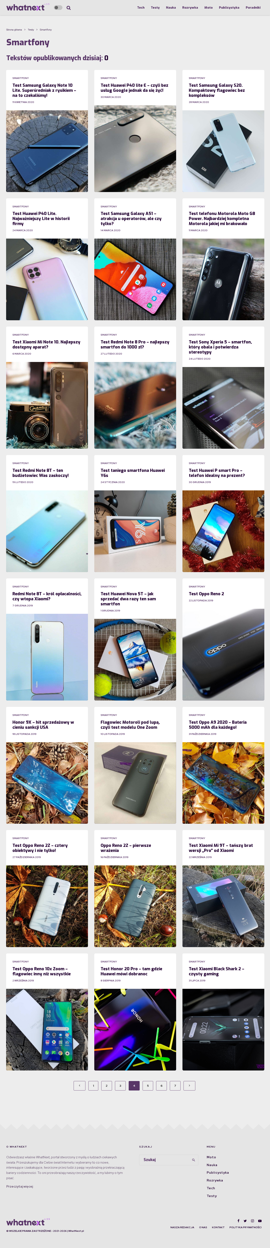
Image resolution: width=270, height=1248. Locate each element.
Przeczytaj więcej (19, 1186)
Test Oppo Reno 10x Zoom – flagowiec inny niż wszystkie (41, 971)
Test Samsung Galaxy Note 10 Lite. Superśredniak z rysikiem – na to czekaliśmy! (44, 90)
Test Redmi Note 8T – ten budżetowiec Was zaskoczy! (40, 473)
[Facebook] (238, 1221)
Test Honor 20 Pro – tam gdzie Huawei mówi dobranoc (131, 971)
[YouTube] (260, 1221)
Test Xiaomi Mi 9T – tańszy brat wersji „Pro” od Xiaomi (221, 848)
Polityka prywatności (246, 1227)
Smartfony (20, 78)
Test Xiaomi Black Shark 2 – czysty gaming (216, 971)
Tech (140, 7)
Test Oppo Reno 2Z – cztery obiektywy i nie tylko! (40, 848)
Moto (208, 7)
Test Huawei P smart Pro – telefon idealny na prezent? (217, 473)
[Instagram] (252, 1221)
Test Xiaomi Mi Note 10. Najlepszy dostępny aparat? (46, 345)
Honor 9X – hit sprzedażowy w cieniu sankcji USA (43, 725)
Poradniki (253, 7)
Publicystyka (229, 7)
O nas (203, 1227)
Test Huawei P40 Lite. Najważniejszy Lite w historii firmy (41, 218)
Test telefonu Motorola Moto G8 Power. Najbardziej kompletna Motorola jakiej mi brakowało (222, 218)
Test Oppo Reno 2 (206, 594)
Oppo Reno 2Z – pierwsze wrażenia (126, 848)
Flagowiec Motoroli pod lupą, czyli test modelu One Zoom (130, 725)
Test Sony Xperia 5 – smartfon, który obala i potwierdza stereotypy (220, 347)
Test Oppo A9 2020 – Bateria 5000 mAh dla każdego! (218, 725)
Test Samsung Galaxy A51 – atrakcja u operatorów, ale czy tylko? (131, 218)
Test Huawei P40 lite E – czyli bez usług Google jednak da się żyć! (134, 88)
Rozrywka (190, 7)
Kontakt (218, 1227)
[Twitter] (245, 1221)
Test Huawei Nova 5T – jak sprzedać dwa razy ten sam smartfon (128, 599)
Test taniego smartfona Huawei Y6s (133, 473)
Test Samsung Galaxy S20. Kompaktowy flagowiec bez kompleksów (217, 90)
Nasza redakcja (182, 1227)
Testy (155, 7)
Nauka (171, 7)
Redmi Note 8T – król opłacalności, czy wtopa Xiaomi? (46, 596)
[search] (193, 1160)
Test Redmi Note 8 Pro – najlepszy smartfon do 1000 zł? (135, 345)
